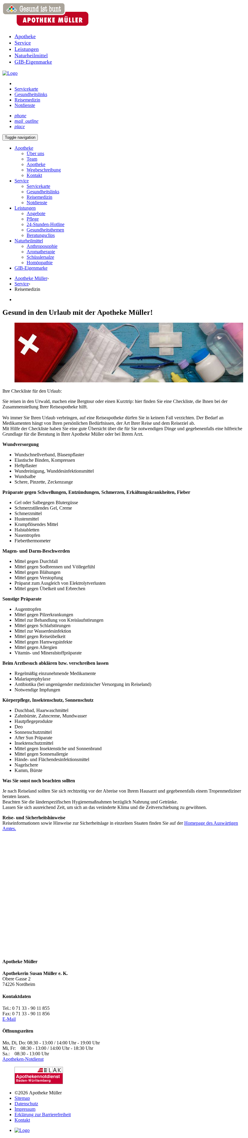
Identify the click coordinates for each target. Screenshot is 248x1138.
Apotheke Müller (31, 278)
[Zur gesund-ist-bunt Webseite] (10, 73)
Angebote (36, 213)
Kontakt (34, 175)
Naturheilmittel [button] (29, 240)
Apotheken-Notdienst (23, 1059)
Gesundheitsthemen (45, 229)
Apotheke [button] (24, 148)
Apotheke (36, 164)
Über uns (35, 153)
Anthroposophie (42, 246)
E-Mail (9, 1019)
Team (32, 158)
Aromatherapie (41, 251)
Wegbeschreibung (44, 169)
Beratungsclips (41, 235)
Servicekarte (38, 186)
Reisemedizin (39, 197)
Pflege (33, 218)
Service (22, 180)
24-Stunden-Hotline (45, 224)
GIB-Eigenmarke (31, 268)
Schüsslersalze (40, 257)
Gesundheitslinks (43, 191)
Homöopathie (40, 262)
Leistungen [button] (25, 208)
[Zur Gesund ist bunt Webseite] (22, 1130)
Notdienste (37, 202)
